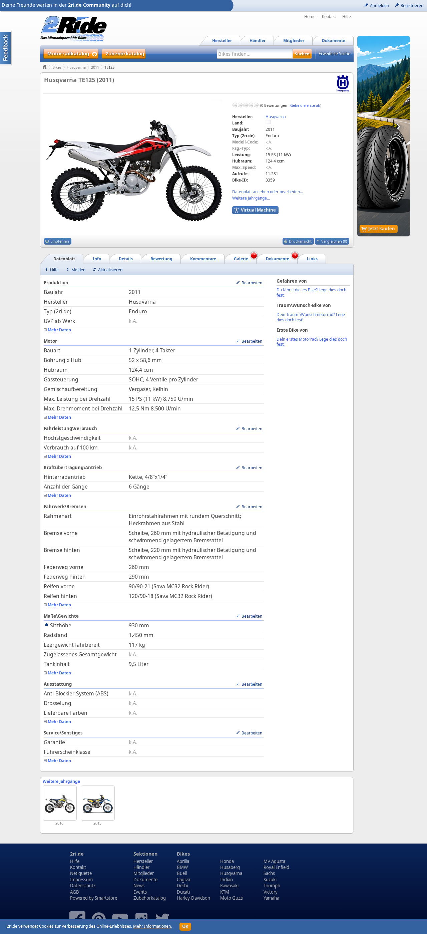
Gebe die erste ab (305, 105)
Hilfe (346, 16)
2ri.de (77, 854)
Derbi (182, 886)
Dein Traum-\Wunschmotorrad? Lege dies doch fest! (311, 317)
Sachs (269, 873)
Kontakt (329, 16)
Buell (182, 873)
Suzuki (270, 880)
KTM (224, 892)
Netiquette (81, 873)
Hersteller (143, 861)
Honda (227, 861)
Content (6, 48)
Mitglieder (143, 873)
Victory (271, 892)
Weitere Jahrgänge (61, 781)
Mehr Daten (59, 330)
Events (140, 892)
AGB (74, 892)
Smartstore (106, 898)
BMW (182, 867)
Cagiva (183, 880)
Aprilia (183, 861)
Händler (141, 867)
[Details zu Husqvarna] (343, 83)
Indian (226, 880)
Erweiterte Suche (334, 53)
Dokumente (145, 880)
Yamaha (271, 898)
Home (310, 16)
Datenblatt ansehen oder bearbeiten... (267, 192)
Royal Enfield (276, 867)
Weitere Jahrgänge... (251, 198)
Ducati (183, 892)
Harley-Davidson (193, 898)
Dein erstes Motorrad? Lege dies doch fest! (312, 341)
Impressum (81, 880)
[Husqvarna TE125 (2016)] (60, 803)
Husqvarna (76, 67)
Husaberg (230, 867)
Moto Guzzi (231, 898)
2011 (95, 67)
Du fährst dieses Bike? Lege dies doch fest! (311, 292)
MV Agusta (274, 861)
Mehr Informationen (152, 926)
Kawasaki (229, 886)
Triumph (272, 886)
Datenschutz (82, 886)
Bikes (56, 67)
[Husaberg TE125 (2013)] (98, 803)
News (138, 886)
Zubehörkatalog (149, 898)
